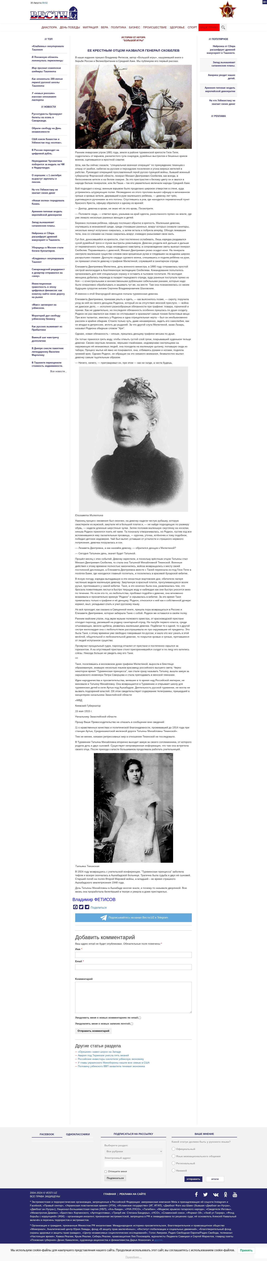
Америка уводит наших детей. (221, 77)
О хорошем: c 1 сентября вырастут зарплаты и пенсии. (46, 178)
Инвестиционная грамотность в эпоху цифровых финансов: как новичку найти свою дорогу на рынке (48, 290)
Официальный (185, 1149)
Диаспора (49, 27)
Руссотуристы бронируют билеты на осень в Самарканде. (47, 117)
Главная (110, 1194)
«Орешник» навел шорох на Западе (99, 1051)
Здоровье (177, 27)
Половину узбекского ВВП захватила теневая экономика (111, 1066)
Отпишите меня (117, 1171)
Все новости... (58, 371)
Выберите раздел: (116, 1145)
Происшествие (155, 27)
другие (158, 1239)
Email (78, 961)
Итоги (215, 1178)
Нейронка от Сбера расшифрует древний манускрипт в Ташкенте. (46, 236)
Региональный (185, 1163)
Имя (77, 949)
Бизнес (134, 27)
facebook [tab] (47, 1134)
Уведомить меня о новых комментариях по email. (107, 1017)
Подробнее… (133, 1257)
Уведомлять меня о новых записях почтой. (103, 1023)
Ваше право (209, 27)
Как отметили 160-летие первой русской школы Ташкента (47, 82)
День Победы (70, 27)
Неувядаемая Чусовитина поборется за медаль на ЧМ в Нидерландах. (48, 164)
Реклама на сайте (133, 1194)
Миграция (90, 27)
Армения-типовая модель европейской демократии (220, 89)
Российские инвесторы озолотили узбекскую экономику (111, 1058)
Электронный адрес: (117, 1157)
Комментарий (84, 978)
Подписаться (115, 1178)
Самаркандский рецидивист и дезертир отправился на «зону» (48, 272)
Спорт (192, 27)
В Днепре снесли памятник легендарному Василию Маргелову (48, 351)
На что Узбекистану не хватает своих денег (222, 102)
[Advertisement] (52, 412)
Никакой (181, 1170)
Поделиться (99, 907)
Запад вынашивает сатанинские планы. (223, 64)
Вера (104, 27)
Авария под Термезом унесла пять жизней (103, 1055)
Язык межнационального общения (198, 1156)
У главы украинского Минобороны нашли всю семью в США (113, 1062)
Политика (118, 27)
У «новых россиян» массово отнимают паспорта (44, 96)
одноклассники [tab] (78, 1134)
